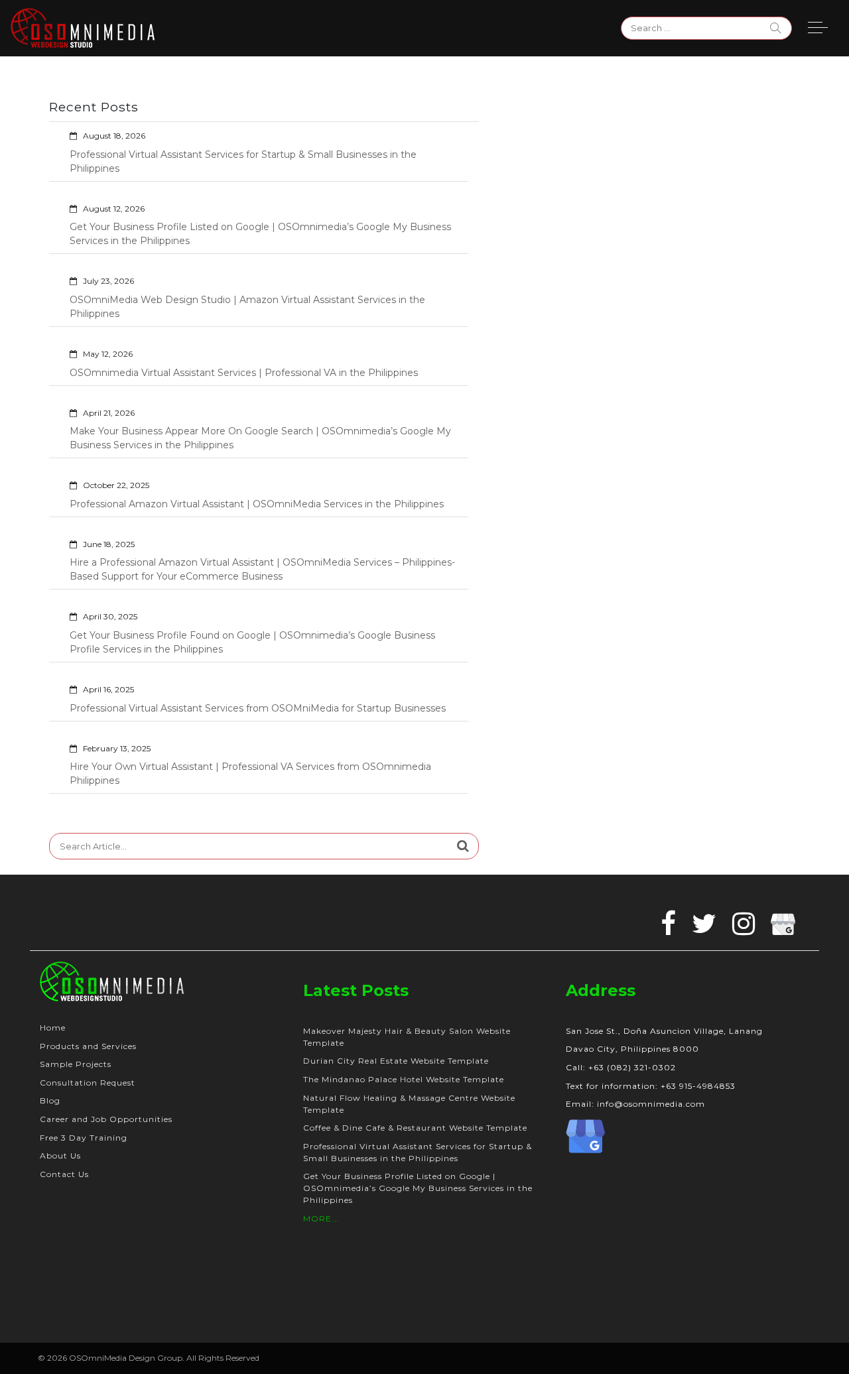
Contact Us (64, 1174)
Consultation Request (87, 1083)
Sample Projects (75, 1064)
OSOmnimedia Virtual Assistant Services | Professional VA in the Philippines (244, 373)
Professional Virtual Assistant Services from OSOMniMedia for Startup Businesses (258, 708)
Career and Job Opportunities (106, 1119)
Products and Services (88, 1046)
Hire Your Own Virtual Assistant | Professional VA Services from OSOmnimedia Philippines (250, 773)
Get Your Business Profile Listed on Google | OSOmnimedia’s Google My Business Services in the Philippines (260, 234)
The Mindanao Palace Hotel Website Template (403, 1079)
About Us (60, 1155)
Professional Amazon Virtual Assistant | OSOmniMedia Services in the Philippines (257, 504)
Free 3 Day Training (83, 1138)
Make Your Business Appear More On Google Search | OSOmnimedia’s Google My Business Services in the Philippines (260, 438)
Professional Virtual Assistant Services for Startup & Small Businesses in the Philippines (243, 161)
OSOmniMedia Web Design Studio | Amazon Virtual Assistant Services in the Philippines (247, 307)
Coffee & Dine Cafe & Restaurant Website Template (415, 1128)
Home (53, 1027)
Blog (50, 1100)
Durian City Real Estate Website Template (396, 1061)
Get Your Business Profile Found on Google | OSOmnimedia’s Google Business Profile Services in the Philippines (252, 642)
